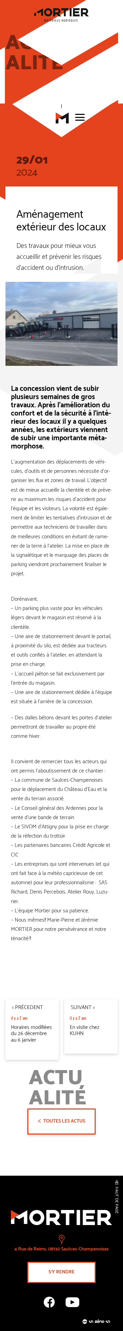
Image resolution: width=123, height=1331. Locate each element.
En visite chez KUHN (84, 1030)
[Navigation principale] (79, 117)
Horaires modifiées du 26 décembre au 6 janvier (31, 1034)
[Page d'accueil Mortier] (62, 119)
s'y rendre (61, 1272)
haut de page (116, 1200)
